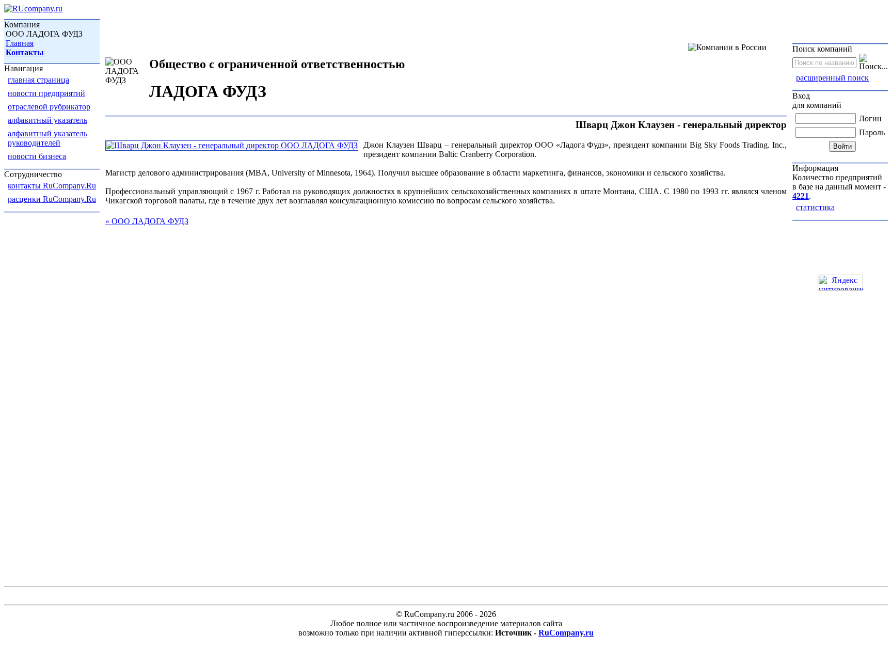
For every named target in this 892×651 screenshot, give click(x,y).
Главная (20, 43)
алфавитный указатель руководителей (47, 138)
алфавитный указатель (47, 120)
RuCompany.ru (566, 632)
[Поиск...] (873, 62)
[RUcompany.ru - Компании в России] (33, 8)
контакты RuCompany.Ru (52, 185)
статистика (815, 207)
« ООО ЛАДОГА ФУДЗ (146, 221)
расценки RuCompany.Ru (52, 199)
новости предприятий (46, 93)
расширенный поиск (832, 77)
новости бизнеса (37, 156)
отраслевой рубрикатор (49, 106)
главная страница (38, 79)
